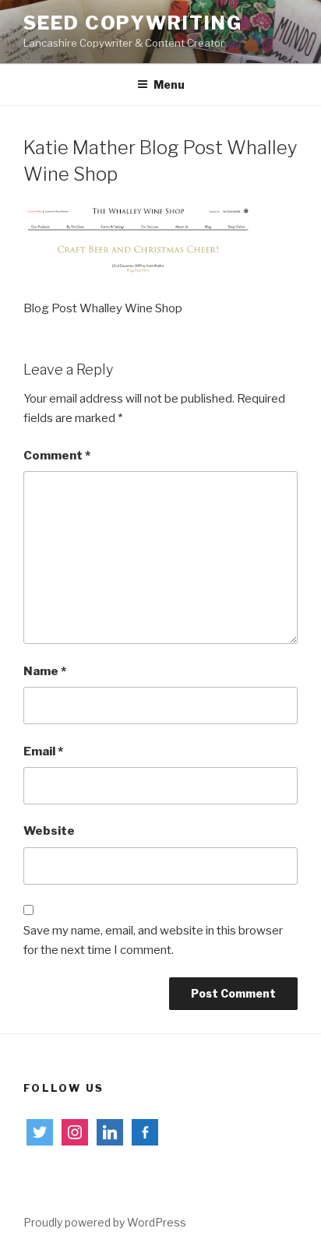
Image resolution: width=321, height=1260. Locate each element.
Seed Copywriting (132, 23)
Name (44, 671)
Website (49, 831)
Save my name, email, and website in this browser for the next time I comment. (153, 940)
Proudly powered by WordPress (104, 1222)
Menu (169, 84)
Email (43, 751)
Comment (56, 456)
